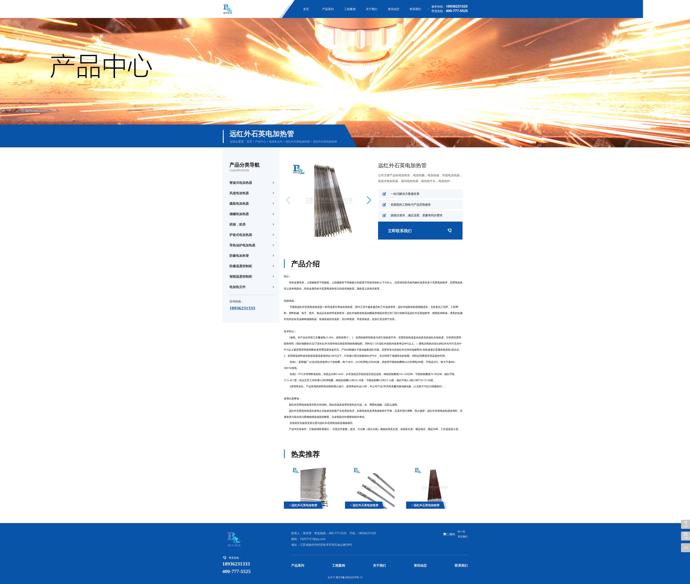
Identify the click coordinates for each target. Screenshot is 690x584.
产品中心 (260, 141)
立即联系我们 (420, 230)
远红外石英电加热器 (298, 141)
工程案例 (350, 9)
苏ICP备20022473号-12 (349, 577)
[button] (369, 200)
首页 (306, 9)
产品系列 (328, 9)
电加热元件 (275, 141)
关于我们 (371, 9)
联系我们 (415, 9)
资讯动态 (393, 9)
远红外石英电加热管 (325, 141)
